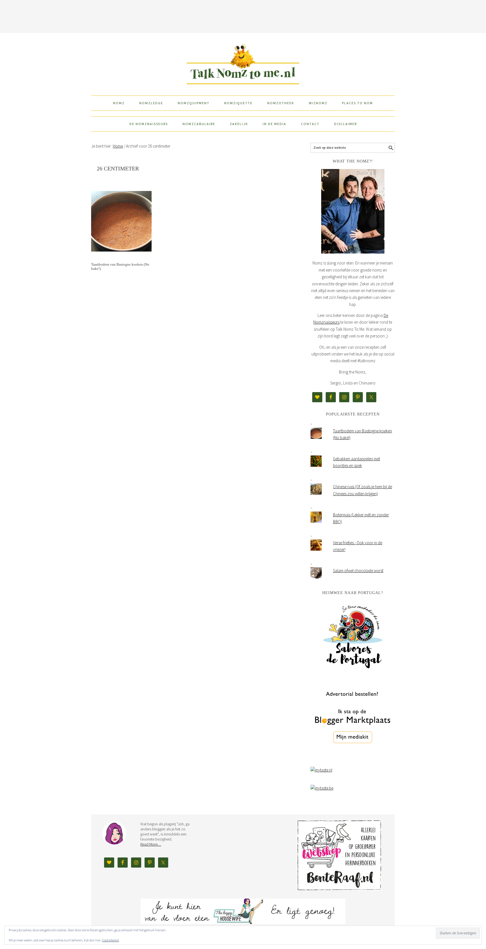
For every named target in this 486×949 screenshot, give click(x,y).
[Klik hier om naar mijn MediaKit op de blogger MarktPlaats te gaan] (352, 757)
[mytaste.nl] (321, 770)
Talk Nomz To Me (243, 62)
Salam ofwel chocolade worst (358, 570)
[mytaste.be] (321, 788)
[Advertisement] (243, 15)
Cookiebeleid (110, 940)
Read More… (150, 844)
